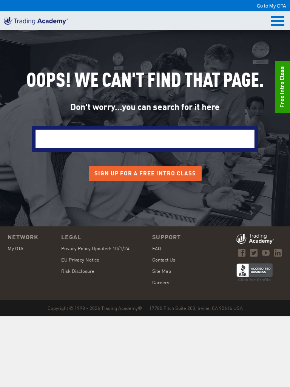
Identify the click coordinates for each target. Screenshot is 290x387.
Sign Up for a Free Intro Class (145, 174)
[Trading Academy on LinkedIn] (277, 252)
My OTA (15, 248)
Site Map (161, 271)
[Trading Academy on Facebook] (241, 252)
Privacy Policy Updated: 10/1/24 (95, 248)
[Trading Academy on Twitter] (253, 252)
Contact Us (163, 260)
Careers (160, 282)
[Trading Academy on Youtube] (265, 252)
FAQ (156, 248)
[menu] (278, 21)
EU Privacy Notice (80, 260)
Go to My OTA (271, 5)
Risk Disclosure (77, 271)
